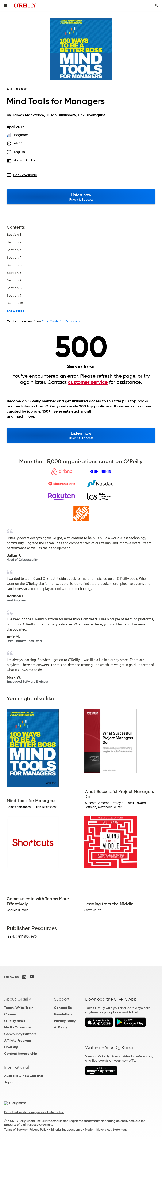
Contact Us (63, 1007)
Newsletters (63, 1014)
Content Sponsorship (20, 1053)
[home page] (25, 5)
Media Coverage (17, 1027)
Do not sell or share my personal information (34, 1112)
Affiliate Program (17, 1040)
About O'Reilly (17, 999)
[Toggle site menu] (5, 5)
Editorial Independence (66, 1129)
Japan (9, 1082)
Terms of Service (15, 1129)
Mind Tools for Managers (61, 321)
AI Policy (60, 1027)
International (16, 1067)
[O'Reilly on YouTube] (32, 977)
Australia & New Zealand (23, 1076)
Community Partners (20, 1034)
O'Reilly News (14, 1021)
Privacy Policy (65, 1021)
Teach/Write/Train (18, 1007)
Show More (15, 311)
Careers (10, 1014)
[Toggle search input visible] (156, 5)
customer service (88, 382)
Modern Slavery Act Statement (106, 1129)
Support (62, 999)
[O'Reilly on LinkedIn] (24, 977)
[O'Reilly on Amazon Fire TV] (101, 1074)
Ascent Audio (24, 160)
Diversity (11, 1047)
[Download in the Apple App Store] (99, 1025)
